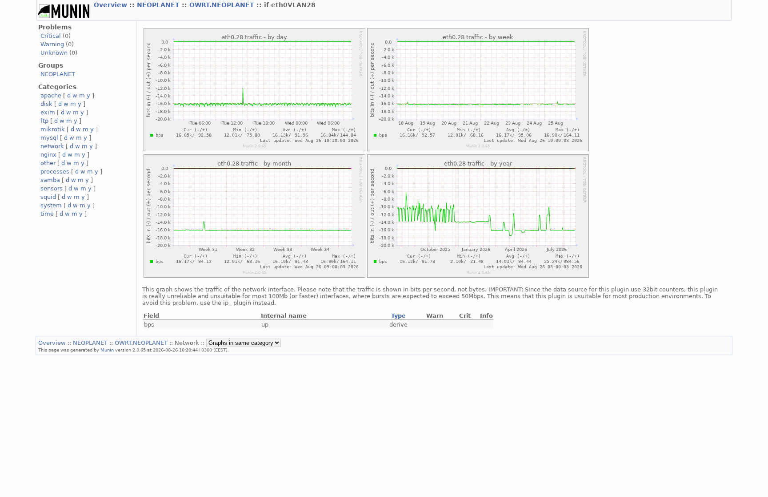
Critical (50, 35)
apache (50, 95)
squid (48, 197)
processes (54, 171)
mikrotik (52, 129)
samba (50, 180)
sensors (51, 188)
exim (47, 112)
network (52, 146)
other (48, 163)
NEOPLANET (159, 4)
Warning (52, 44)
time (47, 213)
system (51, 205)
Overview (111, 4)
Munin (107, 349)
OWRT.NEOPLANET (222, 4)
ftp (44, 120)
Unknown (54, 52)
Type (398, 315)
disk (46, 104)
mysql (49, 137)
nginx (48, 154)
